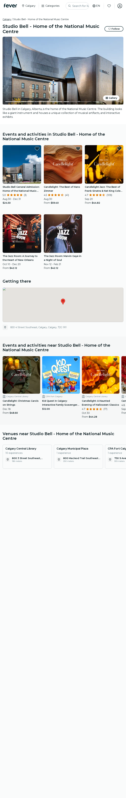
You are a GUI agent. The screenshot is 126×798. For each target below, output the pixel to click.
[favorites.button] (37, 148)
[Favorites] (109, 6)
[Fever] (10, 5)
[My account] (119, 6)
